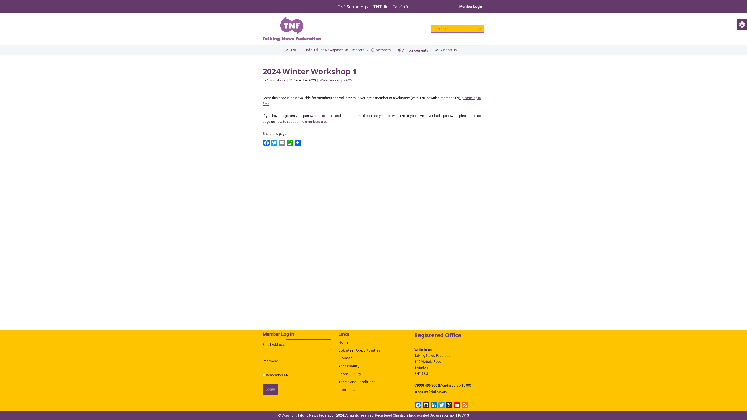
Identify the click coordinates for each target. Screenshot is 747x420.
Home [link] (343, 342)
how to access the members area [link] (302, 122)
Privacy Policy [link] (349, 373)
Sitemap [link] (345, 358)
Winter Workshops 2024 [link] (336, 80)
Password (270, 361)
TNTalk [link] (380, 7)
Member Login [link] (470, 6)
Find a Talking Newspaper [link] (323, 50)
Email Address (274, 344)
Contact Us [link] (347, 389)
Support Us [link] (448, 50)
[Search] (480, 29)
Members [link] (383, 50)
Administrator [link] (276, 80)
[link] (742, 24)
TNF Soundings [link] (353, 7)
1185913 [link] (462, 415)
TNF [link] (293, 50)
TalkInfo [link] (401, 7)
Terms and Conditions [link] (356, 381)
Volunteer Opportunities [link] (359, 350)
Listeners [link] (357, 50)
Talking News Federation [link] (316, 415)
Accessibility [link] (348, 366)
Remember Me (277, 375)
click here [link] (326, 116)
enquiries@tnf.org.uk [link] (430, 391)
